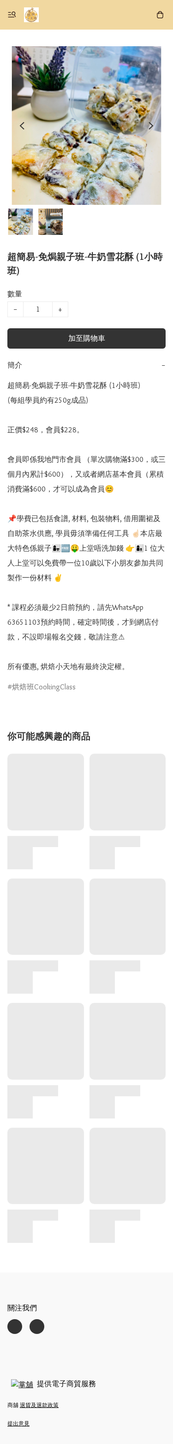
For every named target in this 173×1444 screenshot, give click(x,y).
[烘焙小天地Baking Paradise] (31, 14)
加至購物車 (86, 338)
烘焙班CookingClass (44, 686)
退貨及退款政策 (39, 1404)
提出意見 (18, 1423)
